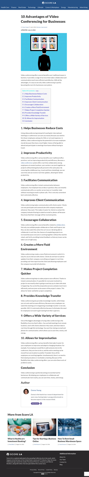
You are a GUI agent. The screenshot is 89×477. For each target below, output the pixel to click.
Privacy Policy (33, 469)
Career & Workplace (52, 7)
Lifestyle (40, 7)
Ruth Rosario (37, 444)
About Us (62, 457)
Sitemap (56, 469)
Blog (61, 464)
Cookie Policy (49, 469)
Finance (13, 7)
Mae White (11, 444)
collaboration (60, 225)
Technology (32, 7)
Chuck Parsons (62, 444)
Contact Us (63, 462)
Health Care (5, 7)
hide (37, 91)
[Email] (41, 403)
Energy (63, 7)
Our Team (63, 459)
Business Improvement (42, 27)
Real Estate (22, 7)
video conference (26, 163)
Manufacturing (73, 7)
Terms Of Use (41, 469)
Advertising (83, 7)
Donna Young (25, 27)
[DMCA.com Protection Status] (44, 474)
